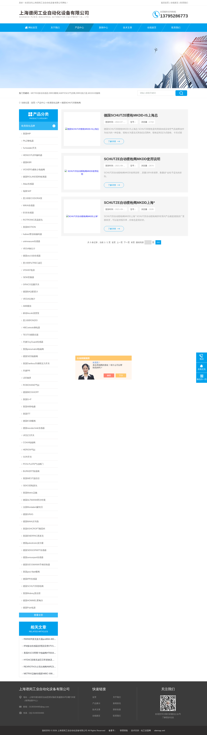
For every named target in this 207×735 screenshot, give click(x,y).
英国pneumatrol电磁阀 (33, 349)
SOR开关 (27, 457)
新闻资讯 (117, 703)
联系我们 (184, 3)
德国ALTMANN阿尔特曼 (34, 500)
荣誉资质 (117, 709)
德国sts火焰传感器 (32, 255)
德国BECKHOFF (31, 392)
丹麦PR (26, 370)
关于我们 (55, 27)
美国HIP (27, 133)
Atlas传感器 (28, 184)
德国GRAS (28, 514)
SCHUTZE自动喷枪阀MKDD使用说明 (132, 159)
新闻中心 (103, 27)
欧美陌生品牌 (53, 103)
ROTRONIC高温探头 (33, 220)
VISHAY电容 (29, 270)
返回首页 (165, 3)
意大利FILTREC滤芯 (32, 263)
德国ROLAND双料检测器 (35, 176)
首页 (33, 103)
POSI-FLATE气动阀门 (33, 464)
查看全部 (38, 615)
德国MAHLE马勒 (31, 521)
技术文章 (127, 27)
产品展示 (96, 703)
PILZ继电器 (28, 141)
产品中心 (79, 27)
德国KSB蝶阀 (29, 421)
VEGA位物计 (29, 299)
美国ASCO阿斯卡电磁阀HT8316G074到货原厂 (40, 653)
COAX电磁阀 (29, 442)
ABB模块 (27, 306)
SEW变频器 (28, 277)
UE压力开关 (28, 435)
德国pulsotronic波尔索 (33, 543)
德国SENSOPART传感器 (34, 550)
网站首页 (32, 27)
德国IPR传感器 (30, 579)
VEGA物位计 (29, 248)
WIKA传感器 (29, 205)
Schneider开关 (29, 148)
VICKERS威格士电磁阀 (34, 169)
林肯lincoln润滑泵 (31, 313)
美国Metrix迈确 (30, 493)
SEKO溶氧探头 (30, 485)
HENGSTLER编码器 (32, 155)
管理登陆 (124, 730)
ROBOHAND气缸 (31, 385)
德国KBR (27, 162)
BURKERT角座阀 (31, 471)
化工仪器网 (146, 730)
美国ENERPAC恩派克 (33, 536)
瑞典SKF (27, 191)
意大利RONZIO (30, 320)
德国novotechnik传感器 (34, 428)
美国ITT (26, 413)
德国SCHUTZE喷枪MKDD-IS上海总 (131, 115)
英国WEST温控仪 (31, 478)
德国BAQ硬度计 (30, 291)
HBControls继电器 (31, 327)
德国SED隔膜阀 (30, 356)
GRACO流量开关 (31, 284)
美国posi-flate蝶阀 (31, 572)
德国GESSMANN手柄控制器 (36, 564)
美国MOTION (29, 227)
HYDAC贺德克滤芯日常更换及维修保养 (40, 660)
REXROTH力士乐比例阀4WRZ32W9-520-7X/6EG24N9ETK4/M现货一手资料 (40, 666)
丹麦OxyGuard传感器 (33, 342)
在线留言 (174, 3)
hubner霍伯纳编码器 (32, 234)
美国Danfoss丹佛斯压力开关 (36, 363)
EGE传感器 (28, 212)
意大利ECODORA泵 (32, 198)
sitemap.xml (159, 730)
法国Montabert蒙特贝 (33, 507)
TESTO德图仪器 (30, 334)
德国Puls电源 (29, 607)
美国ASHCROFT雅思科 (34, 528)
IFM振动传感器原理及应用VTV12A (40, 646)
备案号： (112, 730)
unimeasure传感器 (31, 241)
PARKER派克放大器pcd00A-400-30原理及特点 (40, 639)
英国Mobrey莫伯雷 (32, 593)
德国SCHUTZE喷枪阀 (33, 586)
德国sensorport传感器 (33, 557)
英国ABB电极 (29, 406)
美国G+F (27, 399)
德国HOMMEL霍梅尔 (33, 600)
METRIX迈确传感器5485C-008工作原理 (40, 673)
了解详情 (112, 141)
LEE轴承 (27, 378)
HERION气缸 (29, 449)
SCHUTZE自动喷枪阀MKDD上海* (129, 202)
